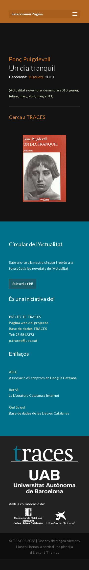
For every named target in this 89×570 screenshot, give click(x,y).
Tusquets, (36, 76)
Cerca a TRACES (27, 117)
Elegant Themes (46, 552)
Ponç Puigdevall (29, 59)
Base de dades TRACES (28, 329)
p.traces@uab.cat (23, 340)
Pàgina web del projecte (28, 323)
